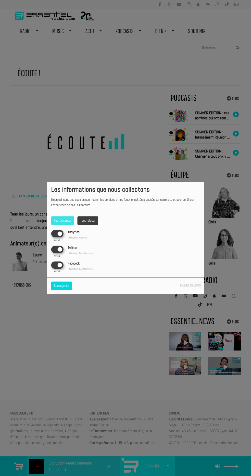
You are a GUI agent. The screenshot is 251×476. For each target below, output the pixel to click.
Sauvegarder (61, 286)
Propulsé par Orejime (190, 285)
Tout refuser (87, 220)
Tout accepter (62, 220)
